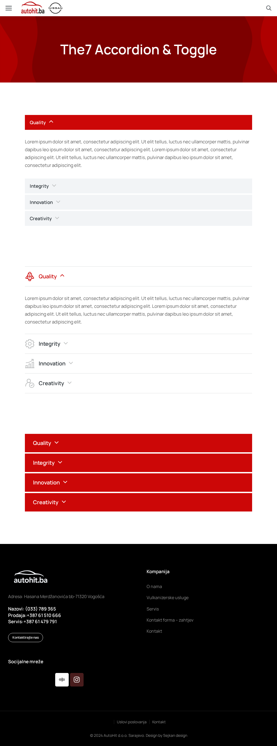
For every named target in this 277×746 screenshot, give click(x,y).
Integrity (39, 186)
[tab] (138, 122)
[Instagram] (77, 679)
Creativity (41, 218)
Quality (38, 122)
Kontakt (159, 721)
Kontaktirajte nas (25, 637)
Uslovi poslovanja (132, 721)
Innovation (41, 202)
